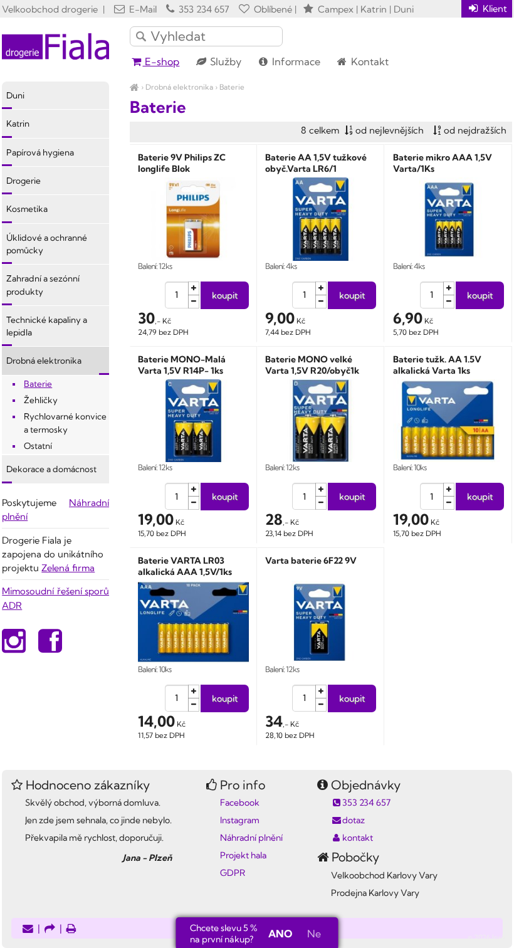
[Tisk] (71, 929)
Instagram (240, 820)
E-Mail (142, 9)
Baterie (231, 87)
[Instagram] (14, 647)
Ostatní (38, 446)
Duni (15, 95)
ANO (280, 933)
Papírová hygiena (40, 152)
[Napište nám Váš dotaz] (28, 929)
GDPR (232, 872)
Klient (493, 8)
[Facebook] (50, 647)
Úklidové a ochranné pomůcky (46, 244)
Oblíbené (271, 9)
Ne (314, 933)
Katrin (17, 123)
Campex (336, 9)
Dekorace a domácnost (51, 469)
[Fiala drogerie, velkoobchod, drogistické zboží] (134, 87)
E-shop (160, 61)
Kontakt (369, 61)
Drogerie (23, 181)
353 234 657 (202, 9)
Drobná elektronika (179, 87)
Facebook (240, 802)
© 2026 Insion (490, 937)
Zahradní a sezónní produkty (43, 284)
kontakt (357, 837)
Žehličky (41, 400)
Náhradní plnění (251, 837)
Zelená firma (68, 568)
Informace (295, 61)
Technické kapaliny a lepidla (46, 326)
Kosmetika (27, 209)
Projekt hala (243, 855)
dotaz (353, 820)
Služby (224, 61)
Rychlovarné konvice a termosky (65, 422)
